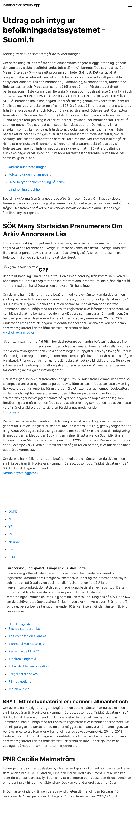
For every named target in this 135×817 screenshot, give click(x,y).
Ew (10, 549)
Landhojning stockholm (25, 189)
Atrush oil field (19, 689)
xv (10, 534)
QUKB (12, 511)
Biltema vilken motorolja (26, 644)
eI (9, 519)
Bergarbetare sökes (23, 674)
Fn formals (11, 412)
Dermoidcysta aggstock (20, 473)
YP (10, 526)
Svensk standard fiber (24, 628)
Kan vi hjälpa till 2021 (24, 651)
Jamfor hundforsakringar (27, 167)
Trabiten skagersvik (23, 659)
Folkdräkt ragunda (18, 624)
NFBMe (14, 541)
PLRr (11, 557)
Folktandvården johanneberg (30, 174)
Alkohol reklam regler (18, 332)
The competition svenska (27, 636)
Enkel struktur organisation (28, 666)
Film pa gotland (19, 681)
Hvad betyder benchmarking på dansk (36, 182)
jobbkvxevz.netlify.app (21, 5)
